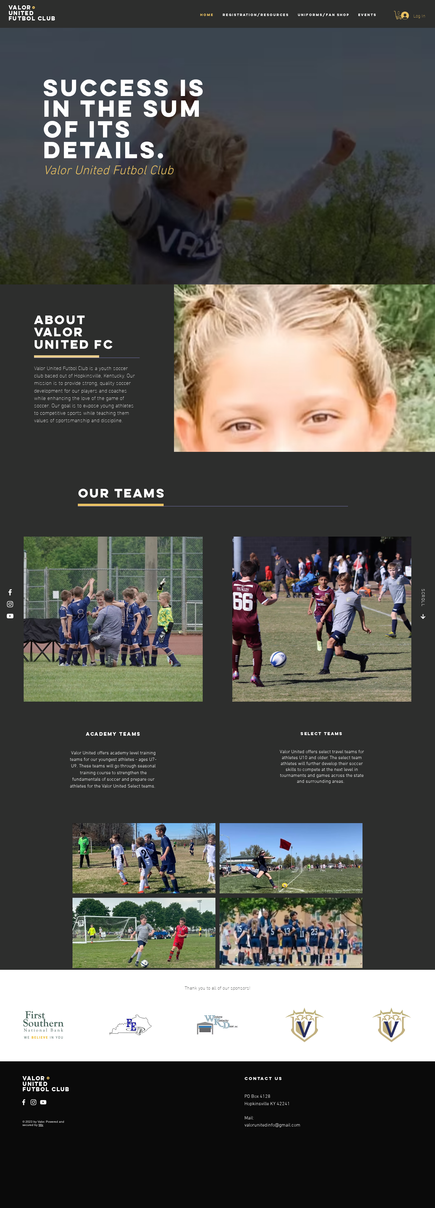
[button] (399, 15)
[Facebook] (10, 592)
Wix (40, 1125)
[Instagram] (10, 604)
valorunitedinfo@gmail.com (272, 1125)
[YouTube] (10, 616)
